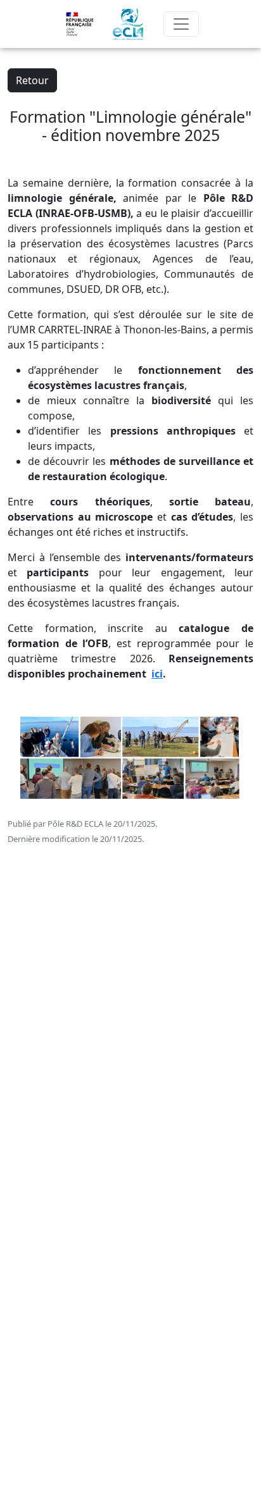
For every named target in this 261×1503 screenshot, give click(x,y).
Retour (32, 80)
